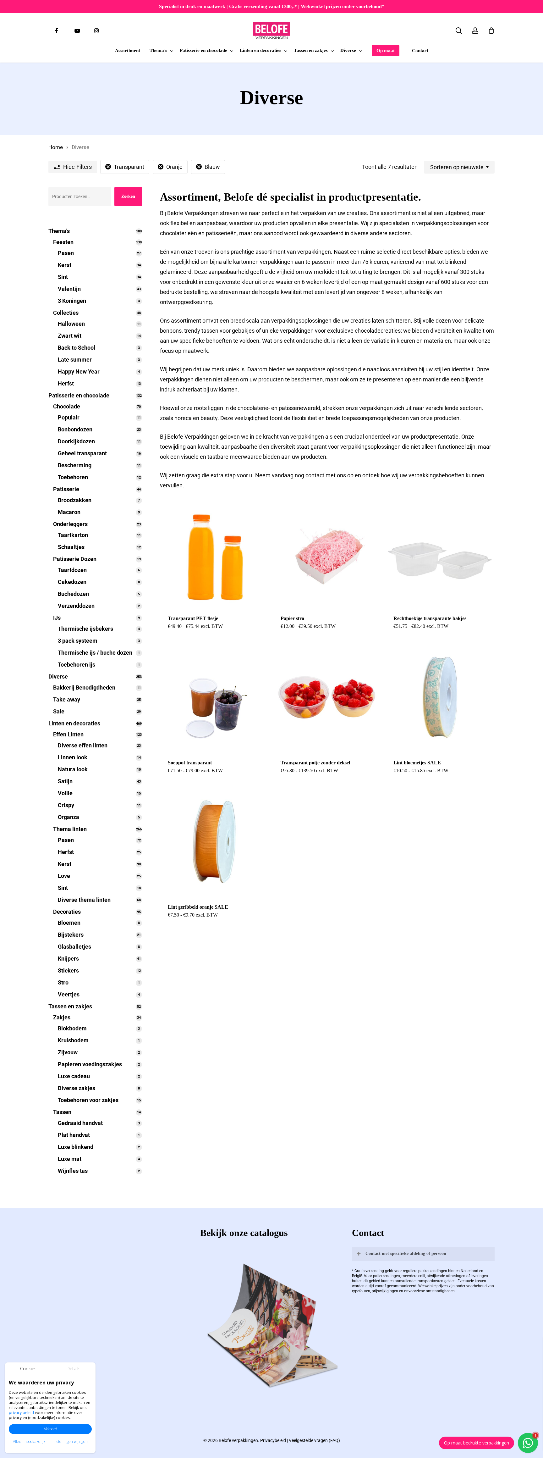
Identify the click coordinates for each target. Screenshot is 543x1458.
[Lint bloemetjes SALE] (440, 697)
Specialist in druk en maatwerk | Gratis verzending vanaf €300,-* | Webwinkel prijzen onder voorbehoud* (271, 6)
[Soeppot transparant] (214, 697)
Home (55, 147)
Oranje (174, 167)
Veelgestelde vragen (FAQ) (314, 1440)
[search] (459, 30)
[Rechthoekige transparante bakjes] (440, 553)
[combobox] (459, 167)
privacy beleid (21, 1412)
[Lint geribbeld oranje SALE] (214, 842)
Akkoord (50, 1429)
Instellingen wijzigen (70, 1441)
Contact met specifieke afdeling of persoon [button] (405, 1253)
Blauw (212, 167)
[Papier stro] (327, 553)
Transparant (129, 167)
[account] (475, 30)
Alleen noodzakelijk (29, 1441)
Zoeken (128, 196)
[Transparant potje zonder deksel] (327, 697)
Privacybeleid (273, 1440)
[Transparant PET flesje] (214, 553)
